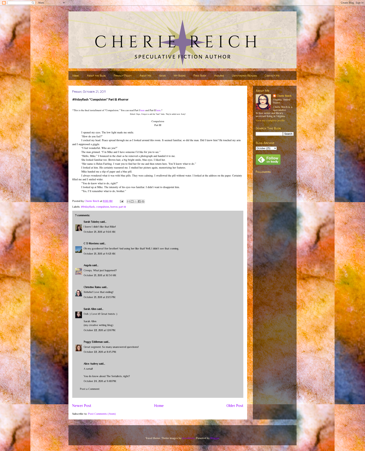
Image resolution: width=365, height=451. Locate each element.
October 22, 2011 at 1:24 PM (99, 330)
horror (113, 206)
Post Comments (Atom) (102, 413)
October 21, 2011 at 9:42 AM (99, 253)
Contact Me (272, 75)
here (142, 110)
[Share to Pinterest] (143, 201)
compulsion (102, 206)
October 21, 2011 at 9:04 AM (99, 231)
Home (75, 75)
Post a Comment (89, 388)
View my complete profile (270, 120)
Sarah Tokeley (91, 221)
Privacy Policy (123, 75)
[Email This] (128, 201)
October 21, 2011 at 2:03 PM (99, 297)
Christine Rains (92, 287)
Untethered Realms (244, 75)
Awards (219, 75)
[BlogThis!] (132, 201)
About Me (145, 75)
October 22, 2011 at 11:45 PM (100, 351)
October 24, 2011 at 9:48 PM (100, 381)
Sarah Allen (90, 308)
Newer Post (81, 406)
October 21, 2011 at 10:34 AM (100, 275)
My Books (180, 75)
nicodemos (188, 438)
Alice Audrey (91, 363)
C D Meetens (91, 243)
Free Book (200, 75)
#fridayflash (88, 206)
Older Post (234, 406)
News (162, 75)
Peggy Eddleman (93, 341)
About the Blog (96, 75)
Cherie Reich (284, 95)
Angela (87, 265)
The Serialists (114, 376)
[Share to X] (136, 201)
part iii (122, 206)
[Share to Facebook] (139, 201)
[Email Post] (121, 201)
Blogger (214, 438)
